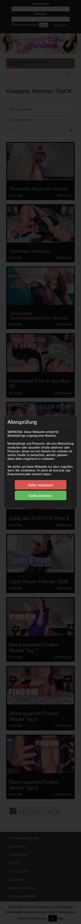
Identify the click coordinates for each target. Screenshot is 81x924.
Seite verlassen (40, 484)
